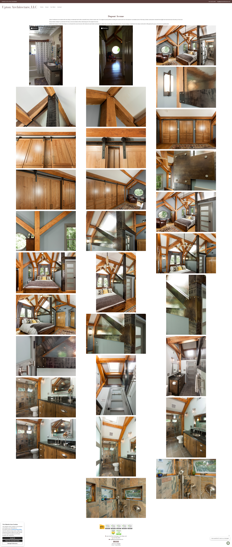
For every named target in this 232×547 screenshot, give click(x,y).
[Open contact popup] (228, 543)
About (47, 7)
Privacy (113, 545)
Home (41, 7)
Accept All (12, 538)
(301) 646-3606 (212, 1)
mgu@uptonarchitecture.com (223, 1)
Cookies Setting (117, 545)
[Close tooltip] (229, 535)
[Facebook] (116, 541)
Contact (59, 7)
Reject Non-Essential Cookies (12, 540)
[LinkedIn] (118, 541)
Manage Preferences (12, 543)
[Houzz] (114, 541)
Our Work (52, 7)
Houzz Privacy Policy (17, 529)
